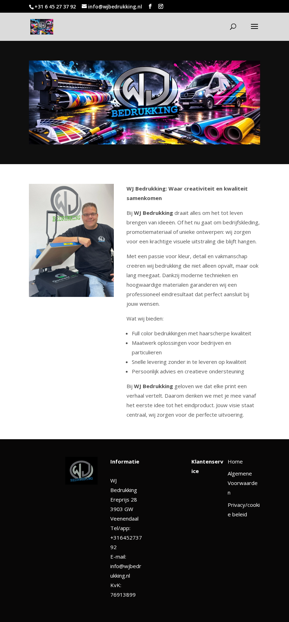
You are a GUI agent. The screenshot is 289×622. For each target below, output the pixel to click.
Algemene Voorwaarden (243, 483)
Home (235, 461)
